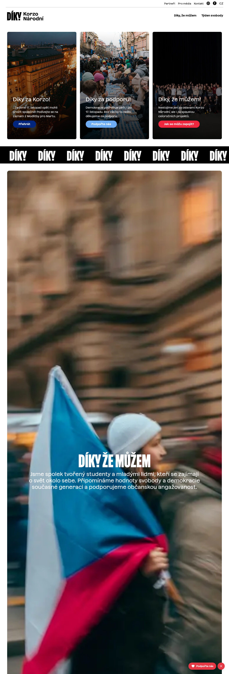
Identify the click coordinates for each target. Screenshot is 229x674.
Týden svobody (212, 15)
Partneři (169, 3)
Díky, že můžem (185, 15)
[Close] (221, 666)
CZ (221, 3)
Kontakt (199, 3)
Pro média (184, 3)
